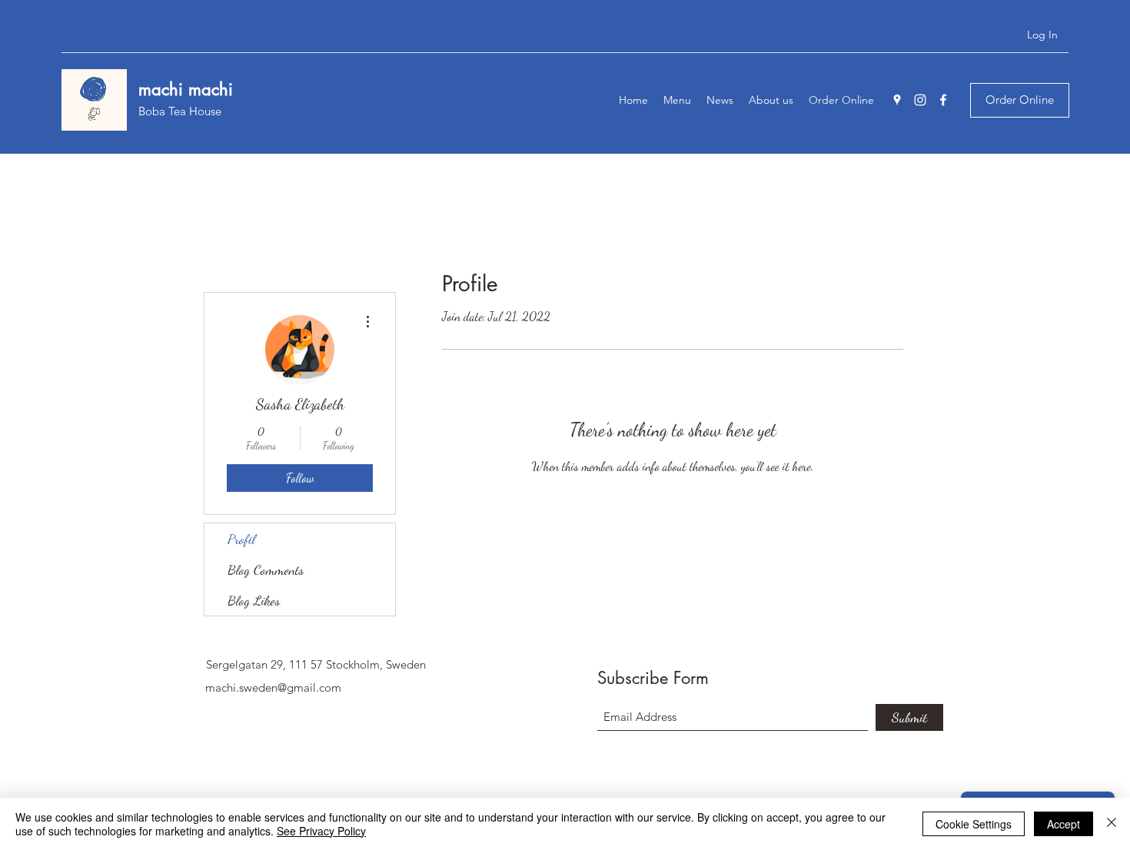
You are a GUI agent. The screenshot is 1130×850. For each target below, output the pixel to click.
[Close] (1111, 824)
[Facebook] (943, 100)
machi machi (188, 89)
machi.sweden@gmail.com (273, 687)
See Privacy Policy (321, 830)
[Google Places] (897, 100)
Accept (1063, 824)
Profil (241, 538)
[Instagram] (920, 100)
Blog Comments (266, 569)
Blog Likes (254, 600)
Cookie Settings (974, 824)
